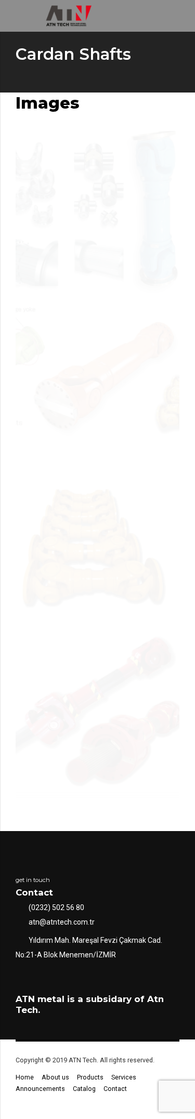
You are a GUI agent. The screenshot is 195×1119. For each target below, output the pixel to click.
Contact (115, 1088)
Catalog (84, 1088)
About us (55, 1077)
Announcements (40, 1088)
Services (123, 1077)
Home (25, 1077)
